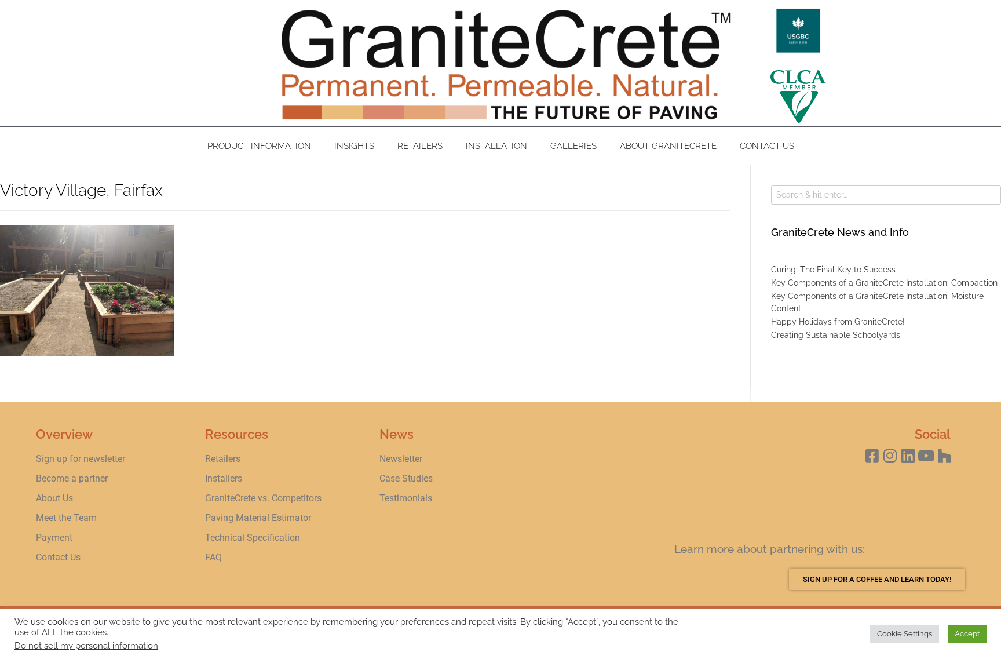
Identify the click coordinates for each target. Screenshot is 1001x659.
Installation (496, 146)
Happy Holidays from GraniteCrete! (838, 321)
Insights (354, 146)
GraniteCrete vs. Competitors (263, 498)
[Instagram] (890, 456)
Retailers (420, 146)
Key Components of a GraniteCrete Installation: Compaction (884, 282)
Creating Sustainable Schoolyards (835, 335)
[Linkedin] (908, 456)
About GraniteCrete (668, 146)
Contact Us (767, 146)
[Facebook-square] (872, 456)
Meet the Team (66, 517)
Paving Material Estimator (258, 517)
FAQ (213, 557)
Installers (223, 478)
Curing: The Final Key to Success (833, 269)
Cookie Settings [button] (904, 633)
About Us (54, 498)
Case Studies (406, 478)
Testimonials (405, 498)
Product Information (259, 146)
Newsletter (400, 458)
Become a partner (72, 478)
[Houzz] (944, 456)
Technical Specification (253, 537)
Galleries (573, 146)
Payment (54, 537)
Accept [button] (967, 633)
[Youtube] (926, 456)
